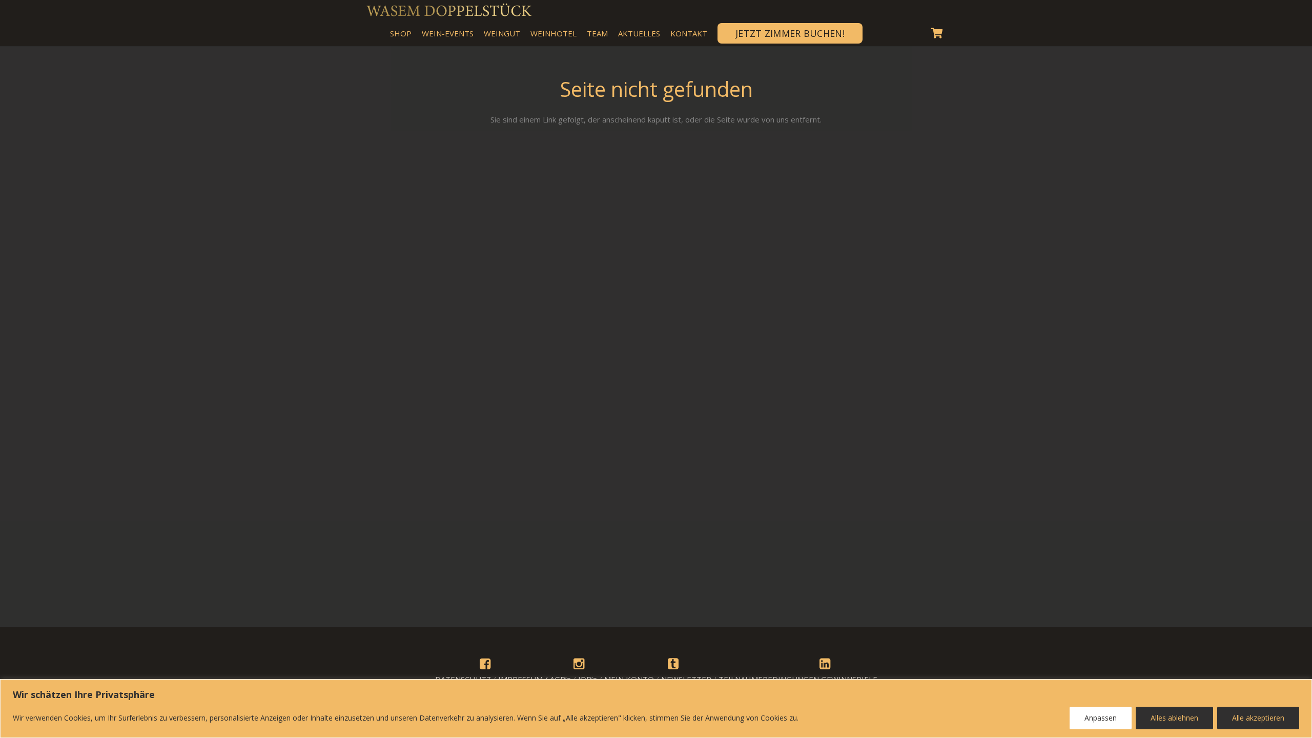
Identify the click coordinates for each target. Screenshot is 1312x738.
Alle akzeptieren (1258, 718)
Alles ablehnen (1174, 718)
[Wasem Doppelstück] (448, 10)
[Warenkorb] (937, 33)
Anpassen (1100, 718)
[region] (656, 708)
